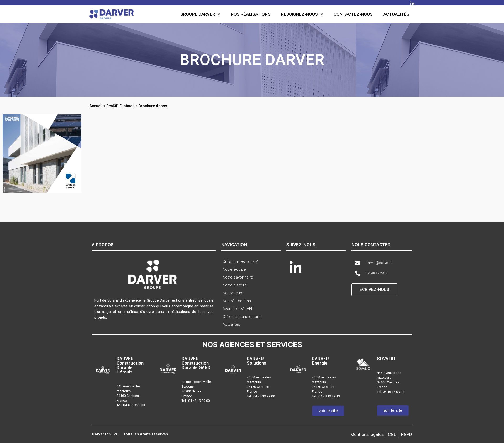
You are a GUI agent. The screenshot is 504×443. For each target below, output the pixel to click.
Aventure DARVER (238, 308)
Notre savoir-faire (238, 277)
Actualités (396, 14)
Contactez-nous (353, 14)
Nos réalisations (251, 14)
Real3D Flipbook (120, 106)
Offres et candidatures (243, 316)
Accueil (95, 106)
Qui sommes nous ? (240, 261)
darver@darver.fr (379, 263)
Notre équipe (234, 269)
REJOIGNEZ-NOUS (299, 14)
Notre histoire (235, 285)
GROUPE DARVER (197, 14)
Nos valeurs (233, 293)
